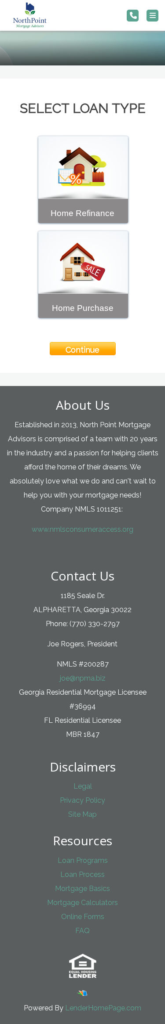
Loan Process (82, 874)
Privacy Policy (82, 800)
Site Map (82, 814)
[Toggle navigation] (152, 16)
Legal (82, 786)
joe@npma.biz (83, 678)
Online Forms (82, 916)
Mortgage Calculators (82, 902)
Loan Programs (83, 860)
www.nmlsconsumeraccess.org (82, 529)
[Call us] (133, 16)
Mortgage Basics (82, 888)
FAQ (82, 931)
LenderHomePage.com (103, 1008)
